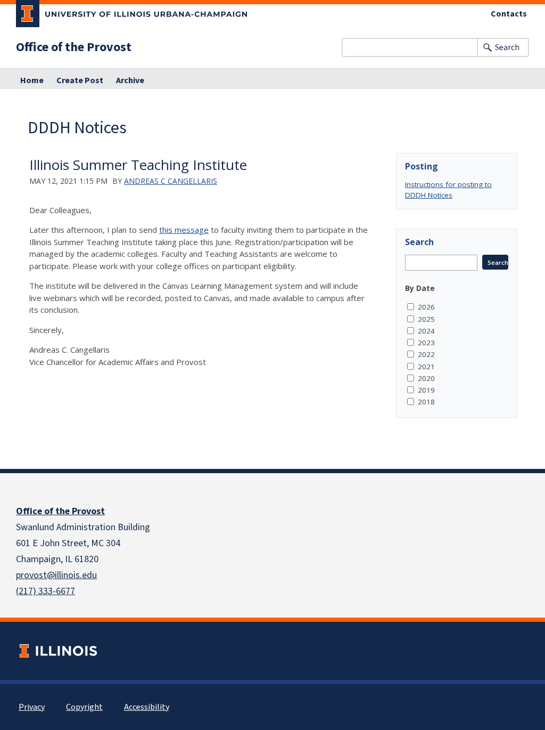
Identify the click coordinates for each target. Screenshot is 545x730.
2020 (426, 378)
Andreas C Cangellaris (170, 181)
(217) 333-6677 (45, 591)
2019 (426, 390)
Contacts (509, 14)
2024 (426, 331)
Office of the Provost (73, 47)
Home (32, 80)
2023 (426, 342)
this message (184, 229)
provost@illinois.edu (56, 575)
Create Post (79, 80)
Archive (130, 80)
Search (507, 47)
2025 (426, 319)
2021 (426, 366)
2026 (426, 307)
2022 (426, 354)
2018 (426, 402)
